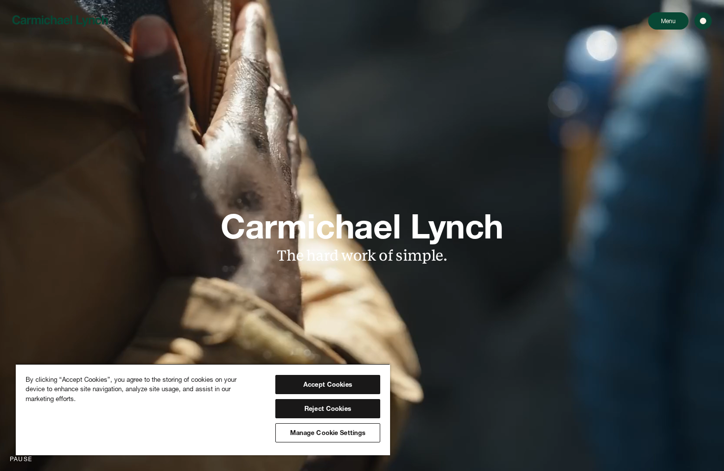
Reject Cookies (327, 408)
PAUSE (21, 459)
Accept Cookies (327, 384)
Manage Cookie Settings (328, 433)
